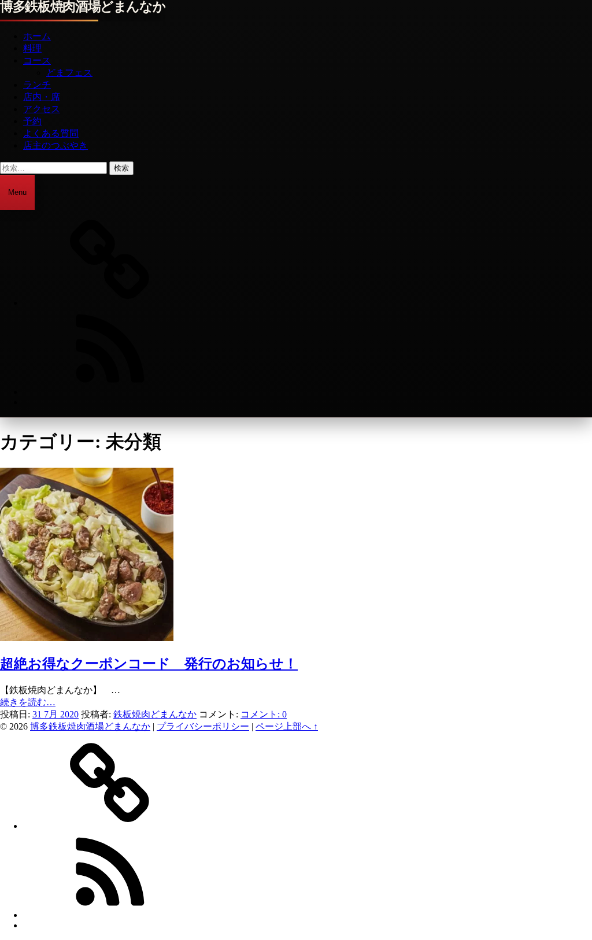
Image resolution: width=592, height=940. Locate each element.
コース (37, 60)
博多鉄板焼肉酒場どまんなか (82, 7)
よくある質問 (51, 133)
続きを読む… (28, 702)
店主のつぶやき (55, 145)
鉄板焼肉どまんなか (155, 714)
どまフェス (69, 72)
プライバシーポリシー (203, 726)
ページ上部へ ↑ (287, 726)
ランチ (37, 85)
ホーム (37, 36)
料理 (32, 48)
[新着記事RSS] (110, 392)
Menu (17, 192)
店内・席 (41, 97)
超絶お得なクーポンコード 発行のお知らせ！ (149, 663)
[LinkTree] (110, 303)
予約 (32, 121)
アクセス (41, 109)
